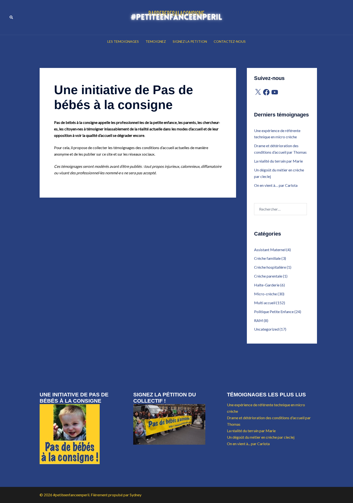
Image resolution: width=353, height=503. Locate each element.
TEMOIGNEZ (156, 41)
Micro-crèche (265, 293)
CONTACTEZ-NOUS (230, 41)
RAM (258, 320)
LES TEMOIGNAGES (123, 41)
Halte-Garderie (267, 285)
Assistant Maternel (270, 249)
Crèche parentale (268, 276)
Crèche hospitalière (270, 267)
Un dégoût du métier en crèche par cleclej (260, 437)
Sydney (135, 494)
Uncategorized (266, 329)
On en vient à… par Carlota (276, 185)
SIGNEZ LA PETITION (190, 41)
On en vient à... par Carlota (248, 443)
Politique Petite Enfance (274, 311)
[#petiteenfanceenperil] (176, 17)
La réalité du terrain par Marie (278, 161)
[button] (11, 17)
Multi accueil (264, 302)
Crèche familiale (267, 258)
